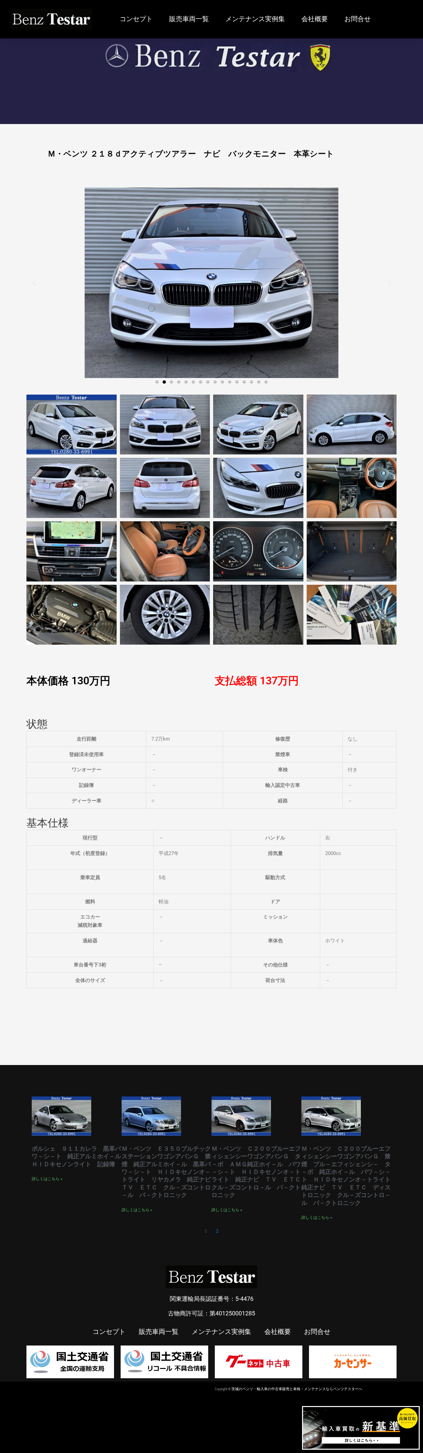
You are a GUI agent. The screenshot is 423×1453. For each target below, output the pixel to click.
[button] (34, 282)
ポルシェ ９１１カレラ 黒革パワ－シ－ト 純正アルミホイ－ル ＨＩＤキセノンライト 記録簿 (79, 1156)
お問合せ (357, 19)
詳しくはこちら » (47, 1178)
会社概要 (314, 19)
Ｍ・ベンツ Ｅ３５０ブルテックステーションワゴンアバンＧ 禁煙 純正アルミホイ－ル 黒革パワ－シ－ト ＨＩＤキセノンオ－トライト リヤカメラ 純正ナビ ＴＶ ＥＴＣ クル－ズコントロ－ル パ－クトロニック (169, 1171)
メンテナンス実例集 (255, 19)
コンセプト (136, 19)
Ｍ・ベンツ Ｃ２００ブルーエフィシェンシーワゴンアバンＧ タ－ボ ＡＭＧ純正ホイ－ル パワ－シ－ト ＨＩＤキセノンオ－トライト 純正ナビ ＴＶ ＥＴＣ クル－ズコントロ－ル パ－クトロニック (259, 1171)
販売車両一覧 (189, 19)
